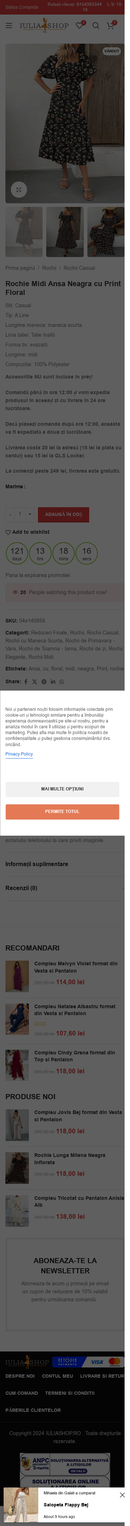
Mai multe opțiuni (62, 789)
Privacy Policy (19, 754)
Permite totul (62, 812)
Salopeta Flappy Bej (66, 1505)
